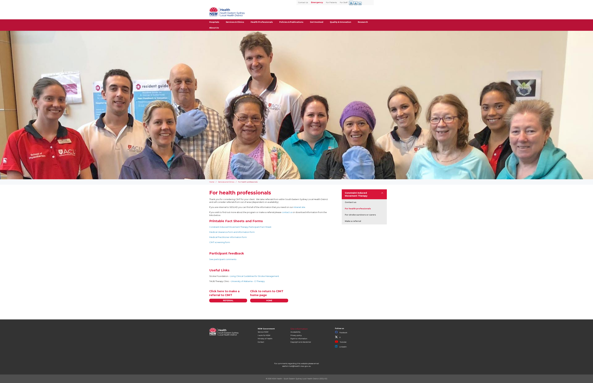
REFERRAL (228, 300)
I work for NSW (264, 335)
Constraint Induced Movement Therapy (356, 194)
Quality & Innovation (340, 22)
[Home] (227, 11)
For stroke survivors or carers (360, 215)
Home (211, 182)
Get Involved (316, 22)
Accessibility (295, 332)
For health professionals (358, 208)
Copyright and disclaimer (300, 342)
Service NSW (263, 332)
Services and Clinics (226, 182)
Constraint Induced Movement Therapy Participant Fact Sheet (240, 227)
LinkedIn (343, 347)
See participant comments (222, 259)
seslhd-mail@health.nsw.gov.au (296, 366)
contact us (287, 212)
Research (363, 22)
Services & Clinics (235, 22)
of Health (265, 339)
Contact (261, 342)
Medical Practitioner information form (228, 237)
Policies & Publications (291, 22)
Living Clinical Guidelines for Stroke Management (254, 276)
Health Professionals (262, 22)
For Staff (343, 2)
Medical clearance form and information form (232, 232)
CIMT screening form (219, 242)
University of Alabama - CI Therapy (248, 281)
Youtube (342, 342)
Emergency (317, 2)
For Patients (331, 2)
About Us (214, 28)
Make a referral (353, 221)
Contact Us (303, 2)
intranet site (299, 207)
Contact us (350, 202)
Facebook (343, 332)
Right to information (298, 339)
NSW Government (266, 329)
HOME (269, 300)
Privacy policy (296, 335)
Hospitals (214, 22)
